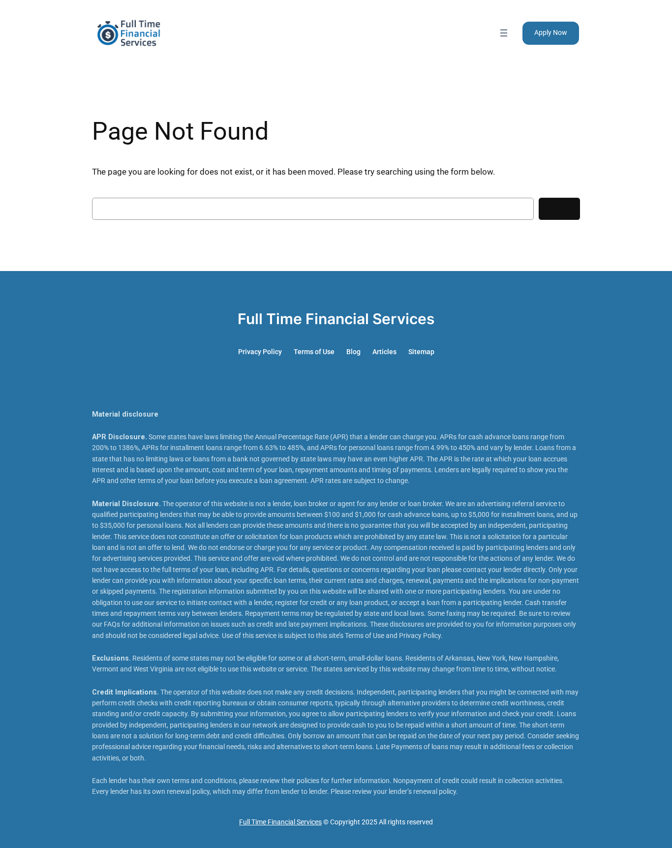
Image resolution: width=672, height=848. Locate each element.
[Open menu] (504, 33)
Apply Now (550, 33)
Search (559, 209)
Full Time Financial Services (336, 319)
